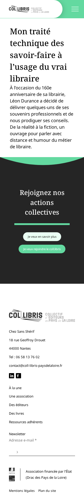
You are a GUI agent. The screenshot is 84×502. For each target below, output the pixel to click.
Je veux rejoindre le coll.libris (42, 249)
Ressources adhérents (26, 422)
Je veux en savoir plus (42, 237)
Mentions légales (22, 490)
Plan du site (47, 490)
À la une (15, 388)
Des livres (16, 413)
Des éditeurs (18, 404)
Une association (21, 396)
